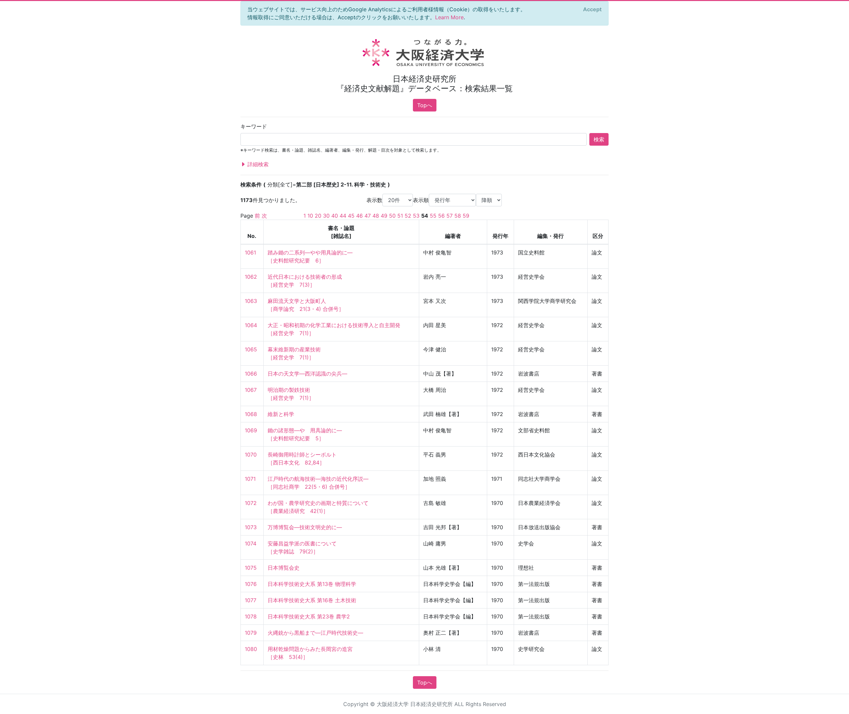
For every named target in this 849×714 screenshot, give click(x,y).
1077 (250, 600)
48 (375, 215)
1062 (251, 276)
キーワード (253, 126)
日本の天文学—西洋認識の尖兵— (307, 373)
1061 (250, 252)
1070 (251, 454)
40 (334, 215)
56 (441, 215)
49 (384, 215)
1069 (251, 430)
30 (326, 215)
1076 (251, 584)
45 (351, 215)
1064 (251, 325)
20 (318, 215)
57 (449, 215)
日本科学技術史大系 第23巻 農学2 (309, 616)
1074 (250, 543)
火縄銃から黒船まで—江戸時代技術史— (315, 632)
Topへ (424, 105)
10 (310, 215)
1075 (251, 567)
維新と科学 (281, 414)
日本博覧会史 (283, 567)
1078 (251, 616)
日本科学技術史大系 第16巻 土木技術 (312, 600)
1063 (251, 301)
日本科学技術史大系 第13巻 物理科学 (312, 584)
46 (359, 215)
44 (343, 215)
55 (433, 215)
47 (367, 215)
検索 (599, 139)
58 (457, 215)
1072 (251, 503)
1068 (251, 414)
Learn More (449, 17)
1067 (251, 390)
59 (466, 215)
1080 (251, 649)
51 (400, 215)
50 (392, 215)
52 (408, 215)
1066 (251, 373)
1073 (251, 527)
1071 (250, 478)
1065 (251, 349)
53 (416, 215)
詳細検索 (257, 164)
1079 (251, 632)
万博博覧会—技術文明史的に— (305, 527)
